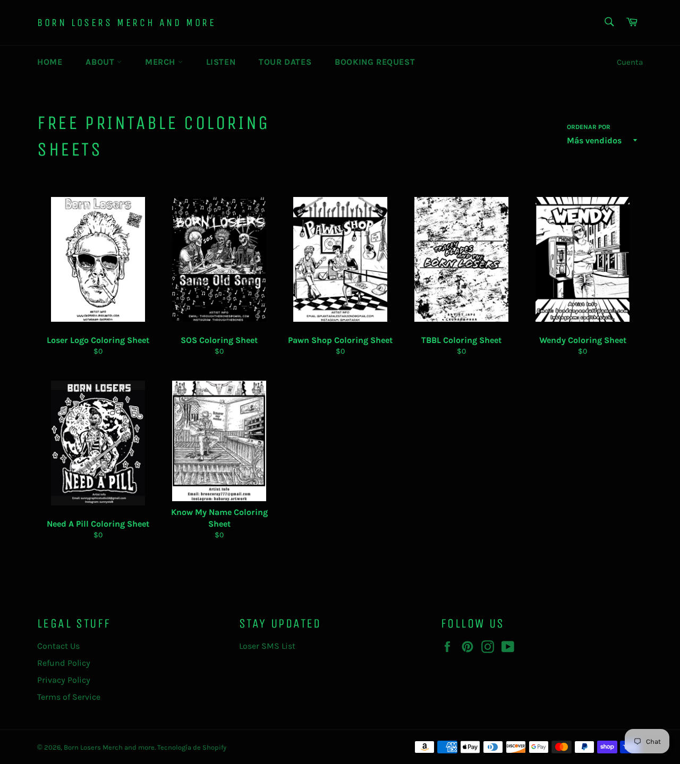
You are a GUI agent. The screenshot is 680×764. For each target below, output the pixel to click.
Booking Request (375, 62)
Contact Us (58, 646)
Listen (221, 62)
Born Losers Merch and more (126, 22)
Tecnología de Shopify (191, 747)
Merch (161, 62)
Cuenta (630, 62)
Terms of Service (68, 697)
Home (49, 62)
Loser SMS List (267, 646)
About (101, 62)
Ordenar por (588, 127)
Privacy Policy (63, 680)
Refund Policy (63, 663)
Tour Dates (285, 62)
